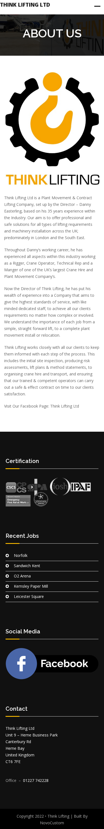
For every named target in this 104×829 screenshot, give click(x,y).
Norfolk (20, 555)
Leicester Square (29, 596)
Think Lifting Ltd (25, 4)
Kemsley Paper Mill (31, 586)
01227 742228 (36, 780)
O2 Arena (22, 576)
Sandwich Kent (27, 565)
